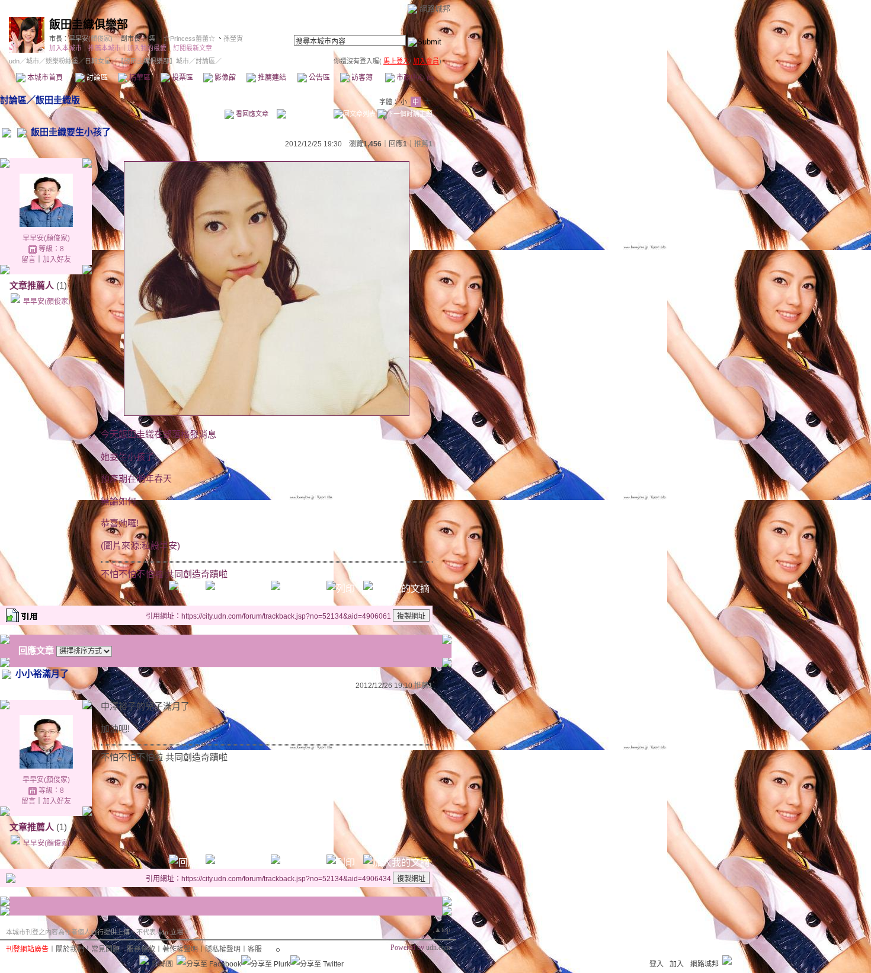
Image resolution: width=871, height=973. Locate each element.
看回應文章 (251, 113)
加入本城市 (65, 48)
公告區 (318, 77)
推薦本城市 (104, 48)
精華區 (138, 77)
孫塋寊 (233, 38)
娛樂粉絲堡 (62, 61)
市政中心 (414, 77)
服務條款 (141, 949)
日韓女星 (98, 61)
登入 (656, 964)
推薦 (423, 144)
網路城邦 (435, 8)
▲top (442, 930)
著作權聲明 (180, 949)
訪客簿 (361, 77)
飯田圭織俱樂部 (88, 24)
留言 (28, 259)
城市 (32, 61)
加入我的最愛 (146, 48)
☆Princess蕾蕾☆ (189, 38)
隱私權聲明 (223, 949)
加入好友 (57, 259)
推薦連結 (271, 77)
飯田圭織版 (58, 100)
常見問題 (105, 949)
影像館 (224, 77)
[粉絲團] (144, 960)
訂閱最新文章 (192, 48)
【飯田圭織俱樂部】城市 (153, 61)
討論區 (96, 77)
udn (14, 61)
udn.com (438, 947)
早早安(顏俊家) (91, 38)
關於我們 (70, 949)
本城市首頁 (44, 77)
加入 (677, 964)
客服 (255, 949)
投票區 (181, 77)
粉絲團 (162, 964)
